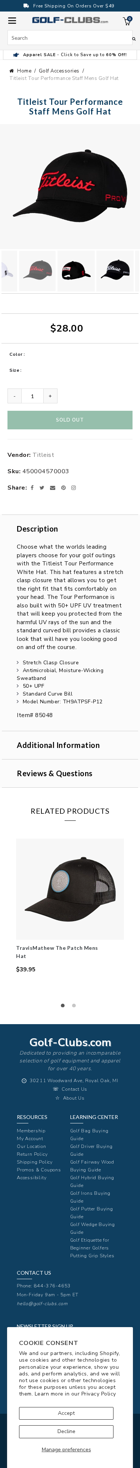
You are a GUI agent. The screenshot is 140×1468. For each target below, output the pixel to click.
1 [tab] (64, 1007)
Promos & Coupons (39, 1170)
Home (24, 71)
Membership (31, 1130)
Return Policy (32, 1154)
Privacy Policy (98, 1393)
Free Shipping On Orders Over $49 (73, 6)
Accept (66, 1413)
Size (14, 370)
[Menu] (12, 20)
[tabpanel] (70, 906)
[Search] (134, 38)
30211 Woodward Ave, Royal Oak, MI (74, 1080)
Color (16, 354)
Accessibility (31, 1177)
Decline (66, 1431)
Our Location (31, 1146)
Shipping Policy (35, 1162)
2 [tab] (76, 1007)
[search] (70, 37)
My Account (30, 1138)
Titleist (43, 455)
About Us (74, 1098)
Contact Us (74, 1089)
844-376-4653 (52, 1286)
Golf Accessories (59, 71)
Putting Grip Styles (92, 1255)
